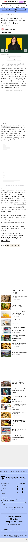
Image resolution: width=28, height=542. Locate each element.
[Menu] (2, 2)
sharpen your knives (20, 204)
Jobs (18, 530)
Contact (3, 490)
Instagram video (6, 126)
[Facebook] (17, 489)
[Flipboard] (22, 492)
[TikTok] (22, 486)
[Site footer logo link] (14, 478)
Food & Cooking (9, 14)
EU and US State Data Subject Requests (18, 536)
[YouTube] (17, 492)
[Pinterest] (22, 489)
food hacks (20, 70)
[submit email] (24, 504)
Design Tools (23, 7)
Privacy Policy (13, 509)
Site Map (3, 493)
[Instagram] (17, 486)
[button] (25, 50)
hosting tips (4, 72)
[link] (19, 296)
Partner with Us (23, 530)
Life (2, 14)
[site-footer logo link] (4, 530)
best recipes (17, 72)
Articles (17, 7)
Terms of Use (4, 509)
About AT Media (12, 530)
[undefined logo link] (11, 1)
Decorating (11, 7)
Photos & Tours (4, 7)
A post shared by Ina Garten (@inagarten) (14, 185)
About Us (3, 488)
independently (6, 63)
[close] (27, 539)
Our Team (3, 485)
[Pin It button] (6, 50)
